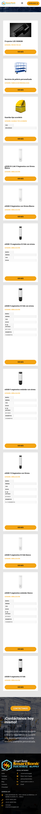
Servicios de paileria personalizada (18, 79)
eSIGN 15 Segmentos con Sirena (17, 473)
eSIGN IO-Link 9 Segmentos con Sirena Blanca (20, 167)
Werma (7, 255)
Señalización (15, 171)
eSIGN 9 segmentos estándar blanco (19, 593)
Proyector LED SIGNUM (14, 41)
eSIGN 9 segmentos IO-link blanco (18, 555)
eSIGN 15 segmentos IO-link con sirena (20, 244)
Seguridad (8, 128)
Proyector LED (16, 45)
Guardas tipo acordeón (13, 117)
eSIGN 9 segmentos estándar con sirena (20, 389)
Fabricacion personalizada (20, 83)
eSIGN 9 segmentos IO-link (15, 677)
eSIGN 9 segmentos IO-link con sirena (19, 306)
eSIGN (7, 260)
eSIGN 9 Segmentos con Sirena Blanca (19, 206)
